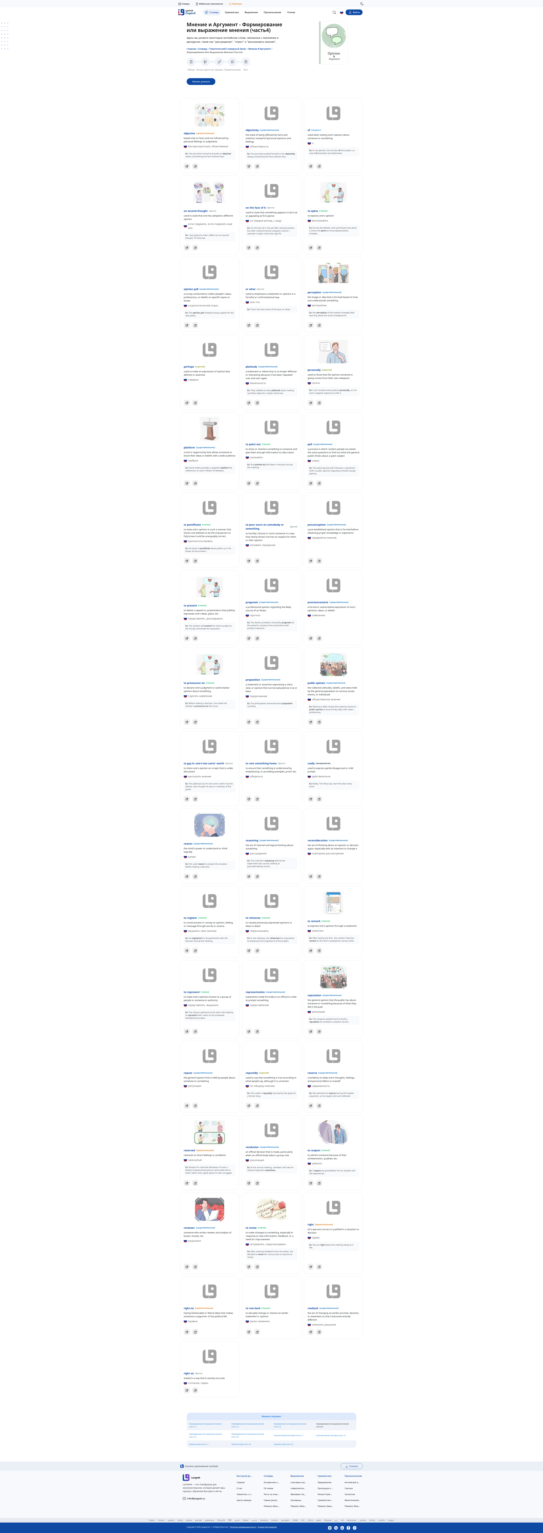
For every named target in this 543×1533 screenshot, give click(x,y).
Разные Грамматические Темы (325, 1494)
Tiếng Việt (221, 1520)
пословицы (296, 1500)
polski (318, 1520)
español (171, 1520)
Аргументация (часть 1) (198, 1444)
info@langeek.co (196, 1498)
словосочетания (298, 1488)
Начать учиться (201, 81)
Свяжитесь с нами (244, 1494)
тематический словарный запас (227, 48)
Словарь (202, 48)
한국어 (310, 1520)
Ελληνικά (327, 1520)
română (381, 1520)
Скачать (353, 1466)
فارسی (254, 1520)
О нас (239, 1488)
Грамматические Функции (325, 1500)
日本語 (295, 1520)
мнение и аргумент (259, 48)
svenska (363, 1520)
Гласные (349, 1488)
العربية (237, 1520)
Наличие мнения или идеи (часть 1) (288, 1435)
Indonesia (264, 1520)
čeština (372, 1520)
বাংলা (342, 1520)
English (152, 1520)
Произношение (352, 1475)
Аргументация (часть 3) (283, 1444)
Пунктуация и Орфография (325, 1488)
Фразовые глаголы (298, 1494)
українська (209, 1520)
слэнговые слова (298, 1482)
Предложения (324, 1482)
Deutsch (274, 1520)
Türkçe (180, 1520)
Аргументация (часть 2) (241, 1444)
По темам (268, 1488)
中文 (303, 1520)
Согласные (350, 1494)
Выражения (297, 1475)
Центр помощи (244, 1500)
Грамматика (324, 1475)
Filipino (245, 1520)
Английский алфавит (352, 1482)
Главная (191, 48)
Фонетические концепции (352, 1500)
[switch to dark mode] (362, 4)
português (285, 1520)
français (161, 1520)
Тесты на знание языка (271, 1494)
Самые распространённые (271, 1500)
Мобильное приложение (211, 3)
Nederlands (351, 1520)
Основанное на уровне (271, 1482)
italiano (189, 1520)
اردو (336, 1520)
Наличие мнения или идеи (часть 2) (330, 1435)
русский (198, 1520)
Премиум (237, 3)
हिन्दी (229, 1520)
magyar (391, 1520)
